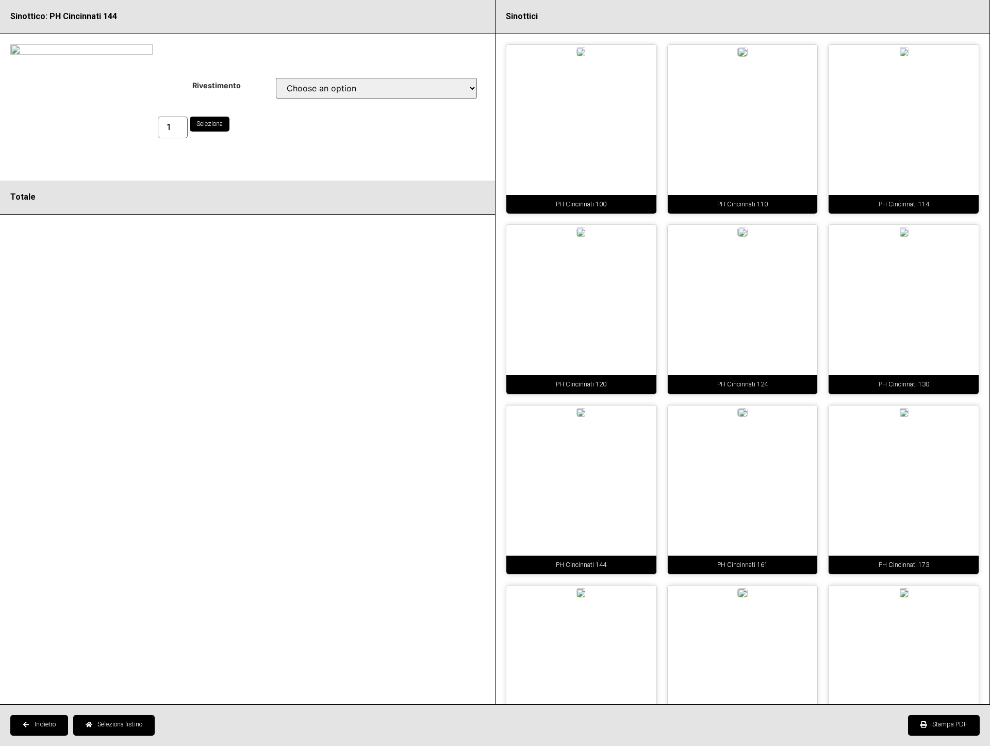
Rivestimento (216, 85)
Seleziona (209, 123)
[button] (39, 725)
